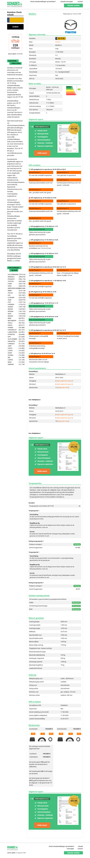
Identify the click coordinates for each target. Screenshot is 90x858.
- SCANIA (15, 355)
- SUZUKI (15, 307)
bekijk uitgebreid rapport (64, 381)
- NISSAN (15, 311)
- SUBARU (15, 364)
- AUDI (15, 300)
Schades (14, 4)
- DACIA (15, 325)
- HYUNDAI (15, 304)
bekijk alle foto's (63, 387)
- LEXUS (15, 350)
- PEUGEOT (15, 279)
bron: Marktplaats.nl (34, 400)
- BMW (15, 290)
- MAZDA (15, 316)
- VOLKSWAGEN (15, 274)
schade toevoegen (66, 1)
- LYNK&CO (15, 344)
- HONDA (15, 327)
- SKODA (15, 309)
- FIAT (15, 302)
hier (13, 261)
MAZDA (57, 42)
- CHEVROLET (15, 330)
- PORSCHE (15, 334)
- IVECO (15, 348)
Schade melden (73, 5)
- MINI (15, 318)
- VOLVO (15, 293)
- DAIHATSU (15, 341)
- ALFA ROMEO (15, 339)
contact (80, 1)
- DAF (15, 337)
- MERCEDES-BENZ (15, 288)
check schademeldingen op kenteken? (43, 1)
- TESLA (15, 323)
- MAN (15, 362)
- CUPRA (15, 360)
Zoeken (15, 27)
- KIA (15, 295)
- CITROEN (15, 297)
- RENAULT (15, 277)
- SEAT (15, 314)
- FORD (15, 284)
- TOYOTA (15, 281)
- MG (15, 357)
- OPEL (15, 286)
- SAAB (15, 353)
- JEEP (15, 346)
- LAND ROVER (15, 332)
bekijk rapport (42, 153)
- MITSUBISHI (15, 320)
